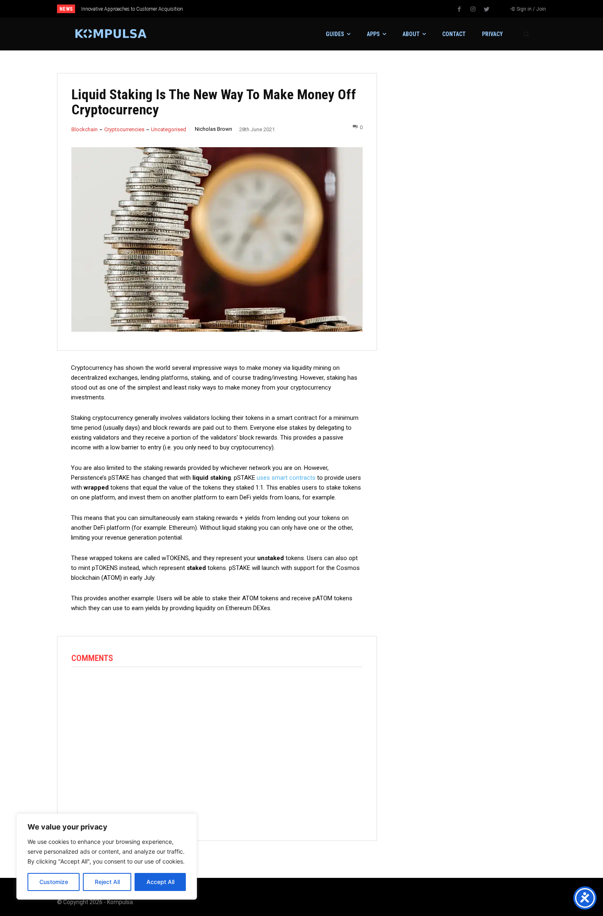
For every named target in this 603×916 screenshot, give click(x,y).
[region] (106, 856)
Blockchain (84, 129)
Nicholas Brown (213, 129)
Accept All (160, 881)
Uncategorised (168, 129)
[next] (329, 9)
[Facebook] (459, 9)
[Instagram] (473, 9)
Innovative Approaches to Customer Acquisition (132, 9)
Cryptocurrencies (124, 129)
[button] (526, 34)
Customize (53, 881)
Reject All (107, 881)
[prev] (316, 9)
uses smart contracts (286, 477)
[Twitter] (486, 9)
